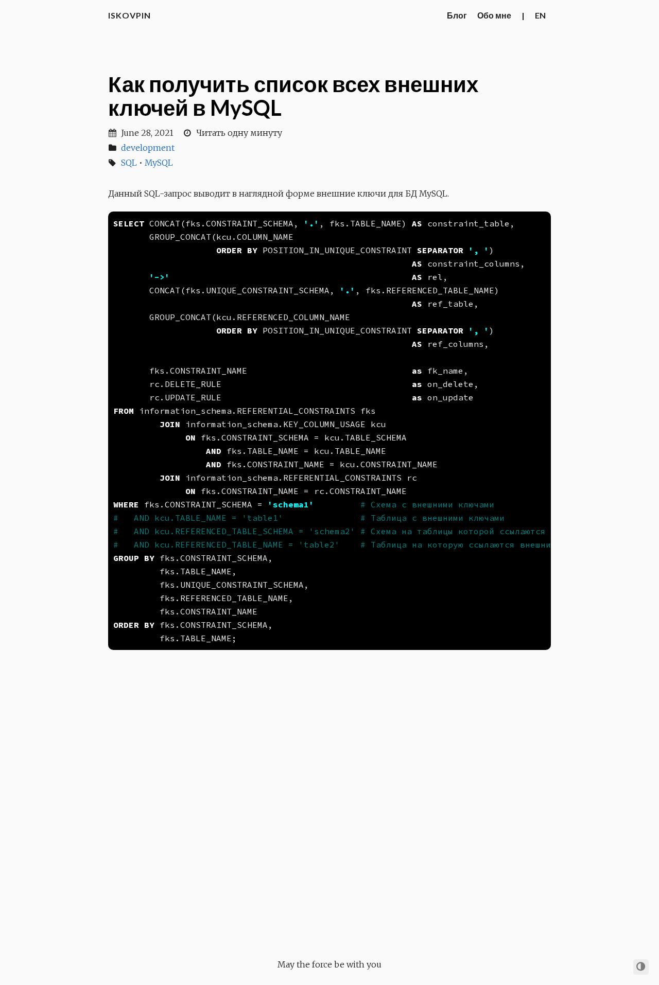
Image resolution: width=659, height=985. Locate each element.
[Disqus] (329, 799)
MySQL (159, 162)
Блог (457, 15)
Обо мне (494, 15)
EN (540, 15)
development (148, 148)
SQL (129, 162)
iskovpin (129, 15)
